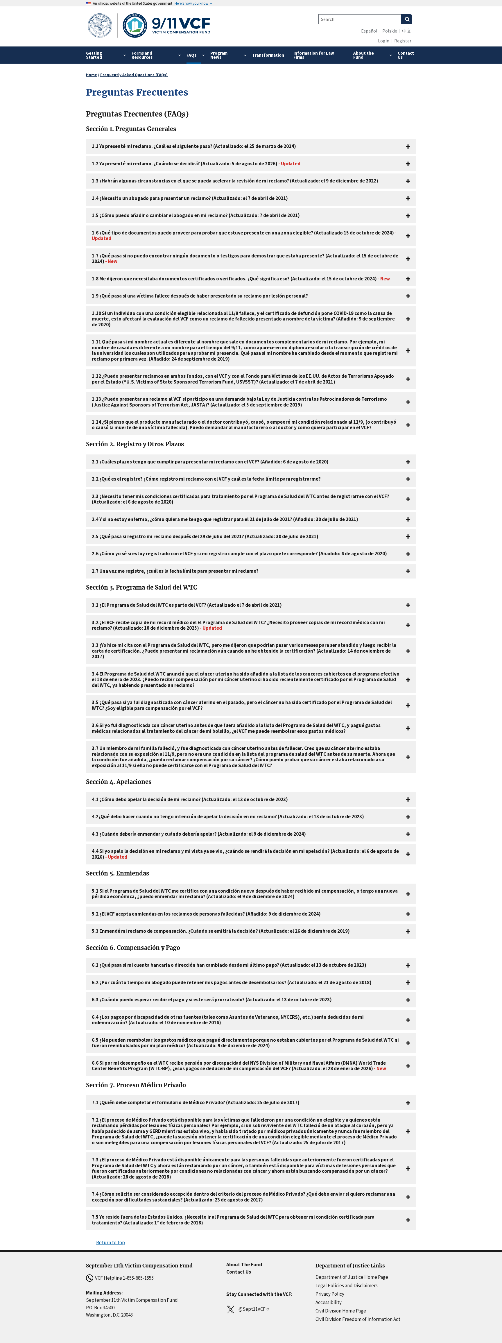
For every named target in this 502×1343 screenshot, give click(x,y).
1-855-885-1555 (138, 1278)
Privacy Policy (329, 1294)
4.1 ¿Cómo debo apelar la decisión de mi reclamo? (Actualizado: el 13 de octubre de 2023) (190, 799)
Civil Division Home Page (340, 1311)
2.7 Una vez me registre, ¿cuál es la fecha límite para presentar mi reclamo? (175, 571)
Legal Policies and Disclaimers (346, 1285)
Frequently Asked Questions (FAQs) (134, 74)
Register (402, 41)
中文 (406, 31)
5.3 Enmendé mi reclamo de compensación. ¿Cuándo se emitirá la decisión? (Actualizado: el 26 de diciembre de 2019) (221, 931)
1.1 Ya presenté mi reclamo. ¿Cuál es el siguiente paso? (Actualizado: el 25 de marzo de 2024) (194, 146)
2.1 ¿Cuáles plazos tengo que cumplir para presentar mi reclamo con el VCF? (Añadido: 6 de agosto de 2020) (210, 462)
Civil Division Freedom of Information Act (357, 1319)
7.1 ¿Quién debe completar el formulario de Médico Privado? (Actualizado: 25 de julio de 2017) (196, 1102)
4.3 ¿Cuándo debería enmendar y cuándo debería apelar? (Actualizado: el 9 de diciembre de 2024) (199, 834)
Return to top (110, 1242)
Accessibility (328, 1302)
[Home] (149, 26)
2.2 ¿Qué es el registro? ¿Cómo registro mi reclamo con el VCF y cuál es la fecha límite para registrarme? (206, 479)
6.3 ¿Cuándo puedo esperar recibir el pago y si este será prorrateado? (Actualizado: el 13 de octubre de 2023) (212, 999)
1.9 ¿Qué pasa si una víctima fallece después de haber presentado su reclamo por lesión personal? (200, 296)
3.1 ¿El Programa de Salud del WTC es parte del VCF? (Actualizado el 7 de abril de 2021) (187, 605)
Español (369, 31)
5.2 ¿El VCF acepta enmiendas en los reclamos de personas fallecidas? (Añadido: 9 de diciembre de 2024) (206, 914)
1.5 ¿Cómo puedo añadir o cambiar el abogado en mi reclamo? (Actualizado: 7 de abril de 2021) (196, 215)
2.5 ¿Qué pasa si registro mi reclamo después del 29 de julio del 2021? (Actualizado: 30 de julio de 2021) (205, 536)
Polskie (389, 31)
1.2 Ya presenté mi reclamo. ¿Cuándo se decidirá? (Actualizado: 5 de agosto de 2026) (196, 163)
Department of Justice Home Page (351, 1277)
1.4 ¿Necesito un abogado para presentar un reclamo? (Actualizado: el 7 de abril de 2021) (190, 198)
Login (383, 41)
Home (91, 74)
